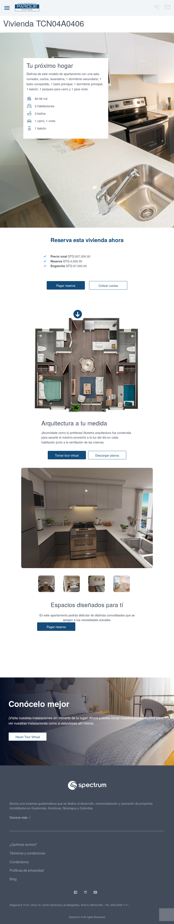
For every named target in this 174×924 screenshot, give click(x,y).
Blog (13, 879)
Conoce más (19, 817)
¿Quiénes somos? (23, 844)
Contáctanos (19, 861)
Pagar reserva (65, 285)
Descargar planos (107, 455)
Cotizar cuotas (108, 285)
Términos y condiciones (27, 853)
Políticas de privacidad (27, 870)
